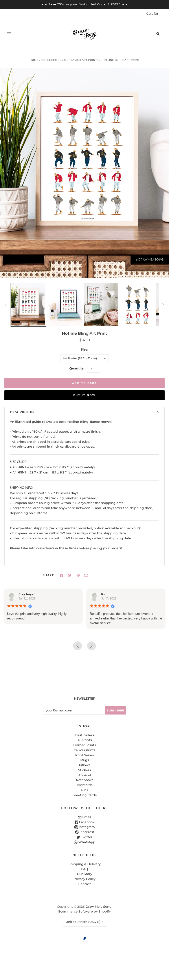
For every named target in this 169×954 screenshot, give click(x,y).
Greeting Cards (84, 795)
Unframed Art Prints (81, 59)
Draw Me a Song (99, 907)
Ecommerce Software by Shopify (84, 911)
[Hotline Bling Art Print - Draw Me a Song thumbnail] (28, 305)
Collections (51, 59)
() (152, 14)
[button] (84, 412)
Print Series (84, 755)
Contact (84, 884)
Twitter (86, 837)
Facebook (86, 822)
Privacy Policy (85, 879)
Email (86, 817)
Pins (84, 790)
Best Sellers (84, 735)
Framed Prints (84, 745)
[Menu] (9, 34)
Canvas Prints (84, 750)
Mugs (84, 760)
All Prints (84, 740)
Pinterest (86, 832)
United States (83, 922)
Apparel (84, 775)
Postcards (84, 785)
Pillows (84, 765)
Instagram (86, 827)
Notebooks (84, 780)
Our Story (84, 874)
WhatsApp (86, 842)
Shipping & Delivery (85, 864)
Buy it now (84, 395)
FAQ (84, 869)
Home (34, 59)
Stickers (84, 770)
